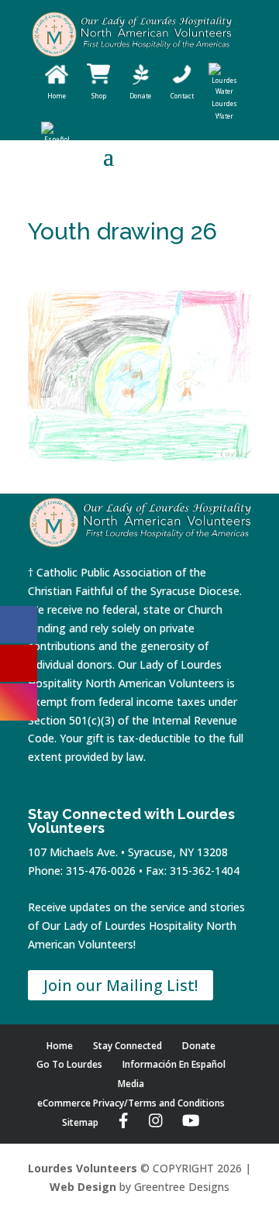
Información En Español (174, 1064)
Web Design (83, 1186)
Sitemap (80, 1122)
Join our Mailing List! (120, 985)
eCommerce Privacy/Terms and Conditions (131, 1103)
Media (131, 1083)
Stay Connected (127, 1045)
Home (59, 1045)
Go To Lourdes (69, 1064)
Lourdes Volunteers (82, 1168)
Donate (198, 1045)
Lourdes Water (224, 109)
